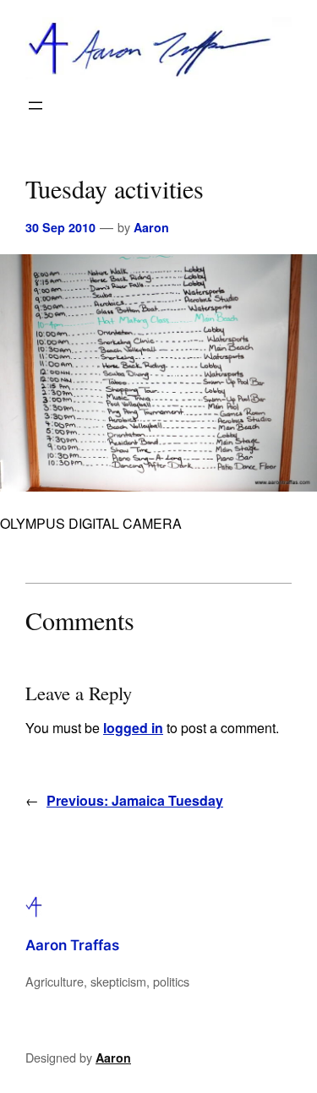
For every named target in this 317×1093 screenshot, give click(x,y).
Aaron (151, 227)
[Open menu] (35, 105)
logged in (133, 727)
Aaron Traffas (72, 945)
